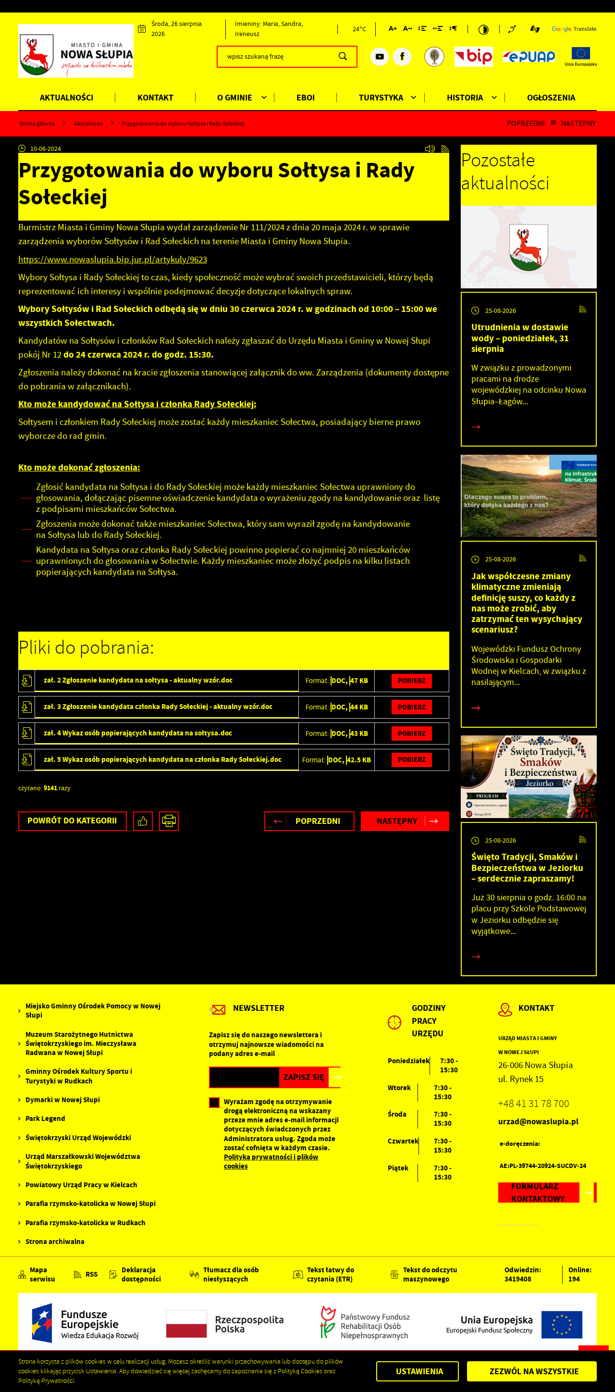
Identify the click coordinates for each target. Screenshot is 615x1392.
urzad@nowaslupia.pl (538, 1121)
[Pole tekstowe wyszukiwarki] (287, 57)
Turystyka (381, 97)
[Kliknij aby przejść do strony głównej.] (76, 55)
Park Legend (45, 1118)
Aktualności (66, 97)
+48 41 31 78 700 (533, 1103)
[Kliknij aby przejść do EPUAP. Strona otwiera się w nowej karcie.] (529, 57)
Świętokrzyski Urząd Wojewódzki (78, 1138)
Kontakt (155, 97)
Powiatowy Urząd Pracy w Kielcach (81, 1185)
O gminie (234, 97)
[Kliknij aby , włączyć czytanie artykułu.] (430, 149)
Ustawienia (419, 1371)
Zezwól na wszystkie (534, 1371)
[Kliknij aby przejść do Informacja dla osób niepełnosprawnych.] (514, 29)
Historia (465, 97)
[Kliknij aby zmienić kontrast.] (483, 29)
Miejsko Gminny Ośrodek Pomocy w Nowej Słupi (92, 1011)
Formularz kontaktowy (538, 1192)
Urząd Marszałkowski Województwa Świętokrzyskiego (82, 1161)
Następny (578, 123)
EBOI (305, 97)
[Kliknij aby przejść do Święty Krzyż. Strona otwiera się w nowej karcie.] (434, 57)
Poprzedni (526, 123)
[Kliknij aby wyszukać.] (343, 56)
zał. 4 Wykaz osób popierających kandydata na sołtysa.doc (138, 733)
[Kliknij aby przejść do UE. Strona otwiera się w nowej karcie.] (581, 57)
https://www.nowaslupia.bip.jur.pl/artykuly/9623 (112, 259)
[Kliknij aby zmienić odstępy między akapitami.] (452, 30)
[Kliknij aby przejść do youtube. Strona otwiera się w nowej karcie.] (379, 57)
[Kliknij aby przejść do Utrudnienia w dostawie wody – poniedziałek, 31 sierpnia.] (529, 249)
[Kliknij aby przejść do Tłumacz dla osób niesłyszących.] (534, 29)
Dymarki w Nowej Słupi (62, 1100)
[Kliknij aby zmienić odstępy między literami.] (407, 30)
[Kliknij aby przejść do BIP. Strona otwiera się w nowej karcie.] (474, 57)
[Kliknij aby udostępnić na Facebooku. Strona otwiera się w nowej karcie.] (143, 821)
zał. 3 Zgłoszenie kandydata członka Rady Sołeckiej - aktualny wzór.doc (158, 706)
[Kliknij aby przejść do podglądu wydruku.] (169, 821)
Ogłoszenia (551, 97)
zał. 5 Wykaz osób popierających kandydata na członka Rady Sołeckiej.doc (163, 759)
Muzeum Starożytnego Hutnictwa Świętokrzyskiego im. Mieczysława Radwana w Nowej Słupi (80, 1043)
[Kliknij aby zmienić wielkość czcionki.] (393, 30)
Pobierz (412, 680)
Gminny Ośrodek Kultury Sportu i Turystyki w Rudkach (78, 1076)
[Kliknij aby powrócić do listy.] (553, 123)
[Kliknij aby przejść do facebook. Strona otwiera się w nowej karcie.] (402, 57)
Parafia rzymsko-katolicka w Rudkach (85, 1223)
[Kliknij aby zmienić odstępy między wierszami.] (422, 30)
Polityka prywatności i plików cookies (271, 1161)
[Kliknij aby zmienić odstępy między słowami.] (438, 30)
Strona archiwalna (55, 1241)
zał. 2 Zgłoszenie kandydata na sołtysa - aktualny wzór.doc (138, 680)
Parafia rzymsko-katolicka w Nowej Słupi (90, 1203)
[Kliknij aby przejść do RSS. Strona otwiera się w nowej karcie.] (445, 149)
